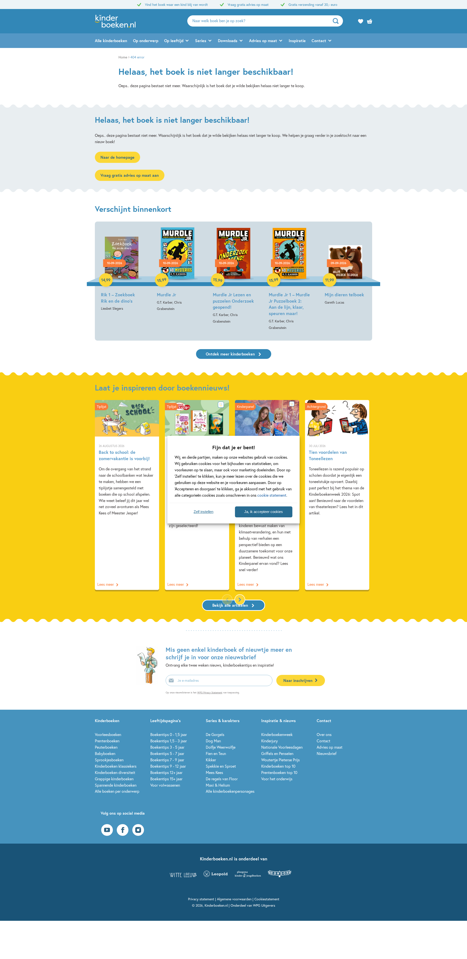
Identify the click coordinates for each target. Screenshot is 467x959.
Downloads (227, 40)
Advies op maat (263, 40)
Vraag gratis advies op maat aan (129, 175)
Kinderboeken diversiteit (115, 772)
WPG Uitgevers (264, 905)
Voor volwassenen (165, 785)
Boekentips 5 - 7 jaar (167, 753)
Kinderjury (269, 740)
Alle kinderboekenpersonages (230, 791)
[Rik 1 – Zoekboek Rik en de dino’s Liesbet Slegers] (121, 269)
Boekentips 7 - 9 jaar (167, 759)
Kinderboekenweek (277, 734)
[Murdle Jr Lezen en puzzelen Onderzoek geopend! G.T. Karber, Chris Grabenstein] (233, 276)
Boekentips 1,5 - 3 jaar (168, 740)
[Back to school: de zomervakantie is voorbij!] (127, 495)
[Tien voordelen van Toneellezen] (337, 495)
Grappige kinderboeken (114, 778)
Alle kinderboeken (111, 40)
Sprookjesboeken (109, 759)
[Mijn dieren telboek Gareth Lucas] (345, 266)
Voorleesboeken (108, 734)
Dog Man (213, 740)
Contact (319, 40)
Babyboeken (105, 753)
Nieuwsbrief (326, 753)
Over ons (324, 734)
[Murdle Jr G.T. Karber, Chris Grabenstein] (177, 269)
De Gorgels (215, 734)
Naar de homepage (117, 157)
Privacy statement (201, 899)
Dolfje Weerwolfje (220, 747)
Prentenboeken (107, 740)
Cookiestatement (266, 899)
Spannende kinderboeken (115, 785)
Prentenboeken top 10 (279, 772)
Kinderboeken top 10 (278, 766)
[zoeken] (337, 21)
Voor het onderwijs (276, 778)
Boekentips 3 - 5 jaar (167, 747)
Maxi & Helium (218, 785)
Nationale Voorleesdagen (282, 747)
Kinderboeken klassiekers (115, 766)
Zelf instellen (203, 512)
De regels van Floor (222, 778)
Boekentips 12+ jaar (166, 772)
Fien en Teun (216, 753)
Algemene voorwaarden (234, 899)
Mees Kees (214, 772)
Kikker (211, 759)
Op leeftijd (173, 40)
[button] (239, 599)
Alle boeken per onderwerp (117, 791)
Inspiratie (297, 40)
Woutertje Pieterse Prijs (280, 759)
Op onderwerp (145, 40)
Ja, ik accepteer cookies (263, 512)
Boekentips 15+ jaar (166, 778)
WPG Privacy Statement (209, 692)
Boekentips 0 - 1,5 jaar (168, 734)
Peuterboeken (106, 747)
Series (200, 40)
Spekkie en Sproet (221, 766)
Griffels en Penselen (277, 753)
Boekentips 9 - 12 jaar (168, 766)
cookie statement (271, 495)
